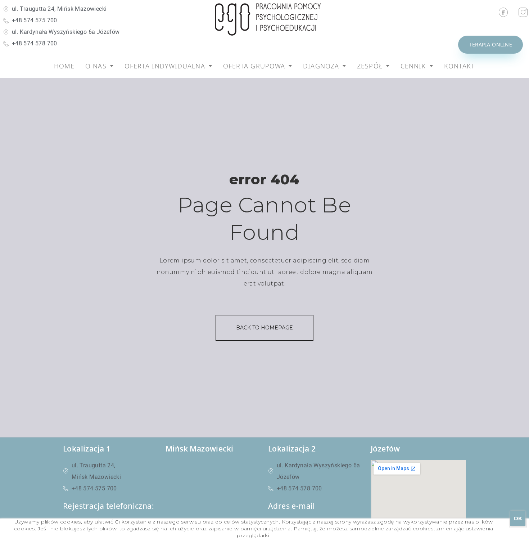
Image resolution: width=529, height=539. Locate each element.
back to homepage (264, 327)
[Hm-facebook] (503, 12)
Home (64, 66)
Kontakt (459, 66)
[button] (99, 66)
